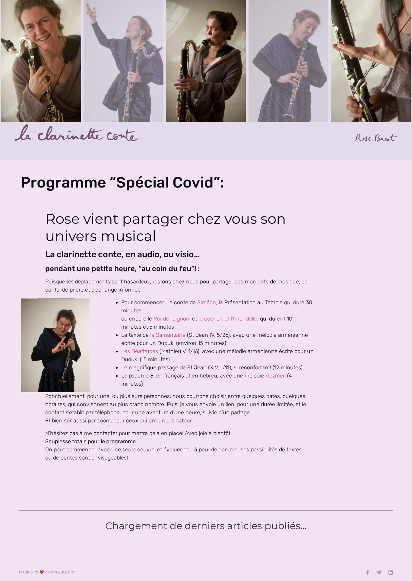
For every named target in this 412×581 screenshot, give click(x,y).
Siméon (206, 302)
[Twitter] (379, 572)
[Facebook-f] (367, 572)
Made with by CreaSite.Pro (46, 572)
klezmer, (275, 375)
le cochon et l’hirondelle (227, 318)
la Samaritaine (168, 335)
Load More (206, 549)
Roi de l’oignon (171, 318)
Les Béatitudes (139, 351)
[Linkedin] (390, 572)
